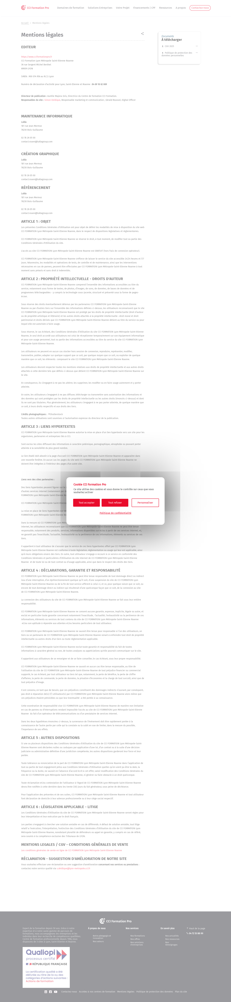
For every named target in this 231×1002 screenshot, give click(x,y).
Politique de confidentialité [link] (115, 513)
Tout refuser (115, 502)
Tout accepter (86, 502)
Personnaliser (145, 502)
